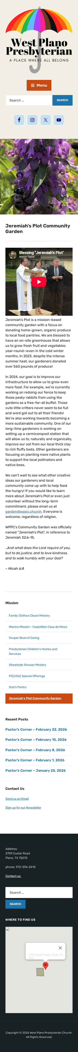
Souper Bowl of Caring (24, 638)
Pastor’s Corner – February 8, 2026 (35, 750)
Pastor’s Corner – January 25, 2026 (35, 770)
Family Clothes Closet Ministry (29, 615)
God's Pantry (18, 687)
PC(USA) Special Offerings (27, 676)
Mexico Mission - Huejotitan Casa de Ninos (38, 627)
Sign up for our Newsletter (23, 807)
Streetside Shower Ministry (27, 665)
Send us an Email (17, 799)
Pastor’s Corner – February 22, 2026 (36, 729)
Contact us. (13, 876)
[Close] (60, 948)
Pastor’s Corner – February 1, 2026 (34, 760)
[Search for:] (28, 100)
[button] (45, 966)
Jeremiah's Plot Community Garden (35, 698)
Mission (11, 603)
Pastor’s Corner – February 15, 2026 (36, 740)
